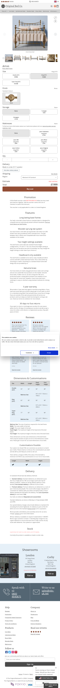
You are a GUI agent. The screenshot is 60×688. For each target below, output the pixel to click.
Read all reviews (35, 634)
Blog (32, 617)
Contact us (18, 514)
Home (20, 674)
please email (31, 509)
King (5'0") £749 (44, 141)
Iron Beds (8, 632)
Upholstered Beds (10, 635)
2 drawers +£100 (16, 118)
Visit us (30, 575)
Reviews (7, 611)
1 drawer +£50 (44, 112)
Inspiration (8, 614)
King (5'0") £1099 (44, 133)
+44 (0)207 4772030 (30, 566)
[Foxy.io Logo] (18, 684)
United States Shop (47, 678)
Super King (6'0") (16, 83)
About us (33, 611)
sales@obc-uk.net (48, 592)
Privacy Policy (9, 621)
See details (54, 174)
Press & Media (35, 621)
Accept (49, 352)
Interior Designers (36, 624)
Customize (29, 352)
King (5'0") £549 (16, 149)
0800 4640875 (16, 595)
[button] (55, 34)
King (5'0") (44, 76)
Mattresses (8, 644)
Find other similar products (11, 170)
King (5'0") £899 (16, 141)
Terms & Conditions (11, 624)
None (16, 111)
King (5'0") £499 (44, 149)
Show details (51, 347)
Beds (31, 674)
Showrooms (34, 614)
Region (4, 176)
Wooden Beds (9, 641)
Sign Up (30, 664)
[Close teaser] (43, 683)
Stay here (46, 683)
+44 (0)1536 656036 (50, 568)
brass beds (16, 271)
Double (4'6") (16, 76)
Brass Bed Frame (7, 68)
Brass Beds (8, 638)
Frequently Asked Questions (13, 617)
